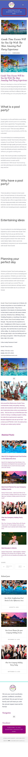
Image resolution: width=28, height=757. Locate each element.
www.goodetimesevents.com (9, 355)
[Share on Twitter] (9, 562)
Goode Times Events (6, 303)
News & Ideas (16, 53)
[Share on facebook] (7, 562)
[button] (23, 5)
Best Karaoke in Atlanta (9, 548)
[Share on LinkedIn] (12, 562)
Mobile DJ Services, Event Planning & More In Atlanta (7, 567)
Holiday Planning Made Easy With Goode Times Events (21, 567)
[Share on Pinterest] (17, 562)
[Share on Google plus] (14, 562)
